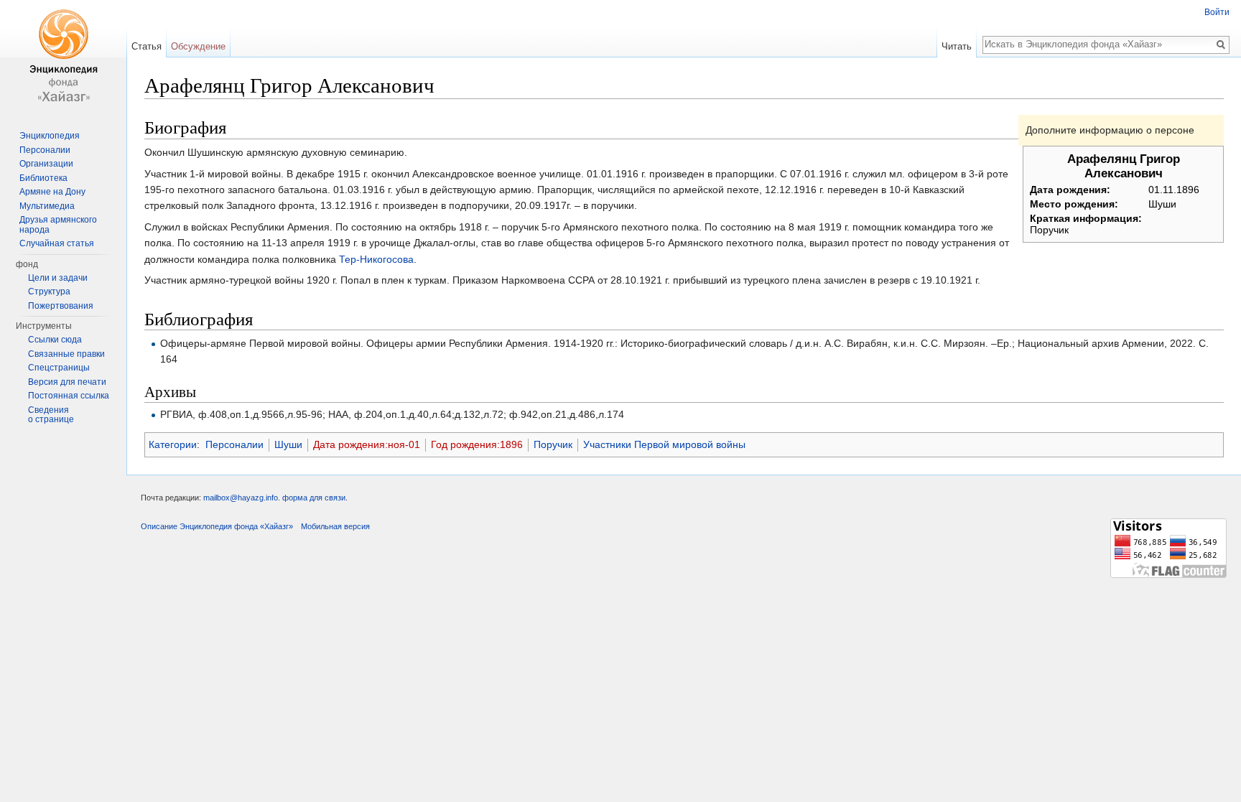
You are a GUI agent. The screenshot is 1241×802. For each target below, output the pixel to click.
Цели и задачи (58, 278)
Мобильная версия (335, 526)
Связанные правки (66, 354)
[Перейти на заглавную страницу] (63, 57)
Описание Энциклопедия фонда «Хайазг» (217, 526)
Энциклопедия (49, 136)
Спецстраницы (59, 368)
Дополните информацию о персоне (1110, 130)
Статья (146, 46)
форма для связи (313, 497)
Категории (173, 444)
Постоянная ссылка (68, 396)
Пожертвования (60, 306)
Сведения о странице (51, 415)
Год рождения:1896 (477, 444)
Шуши (288, 444)
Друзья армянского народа (58, 225)
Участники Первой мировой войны (664, 444)
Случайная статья (56, 243)
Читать (957, 46)
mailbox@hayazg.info (240, 497)
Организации (46, 164)
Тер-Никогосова (376, 259)
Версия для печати (67, 382)
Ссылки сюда (55, 340)
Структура (49, 291)
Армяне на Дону (52, 192)
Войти (1217, 12)
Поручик (553, 444)
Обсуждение (198, 46)
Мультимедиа (47, 206)
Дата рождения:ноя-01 (366, 444)
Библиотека (43, 178)
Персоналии (234, 444)
